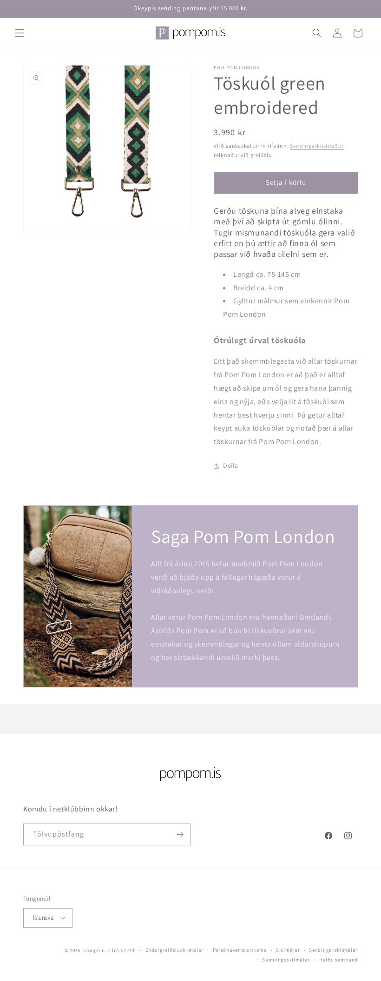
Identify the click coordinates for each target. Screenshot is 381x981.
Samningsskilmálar (286, 959)
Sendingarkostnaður (317, 145)
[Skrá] (180, 834)
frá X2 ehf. (124, 950)
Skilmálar (288, 950)
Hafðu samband (338, 959)
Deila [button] (230, 465)
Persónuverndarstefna (240, 950)
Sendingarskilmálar (333, 950)
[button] (19, 33)
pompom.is (97, 950)
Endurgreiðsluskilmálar (174, 950)
